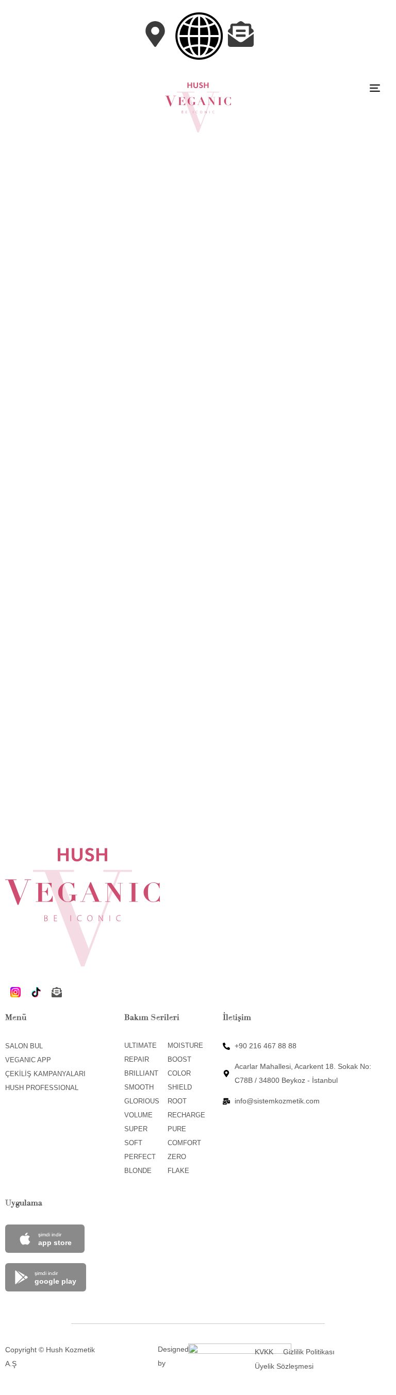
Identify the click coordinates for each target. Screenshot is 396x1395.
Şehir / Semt (42, 334)
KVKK (264, 1352)
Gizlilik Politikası (309, 1352)
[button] (199, 36)
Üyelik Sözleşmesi (284, 1366)
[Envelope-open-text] (56, 992)
